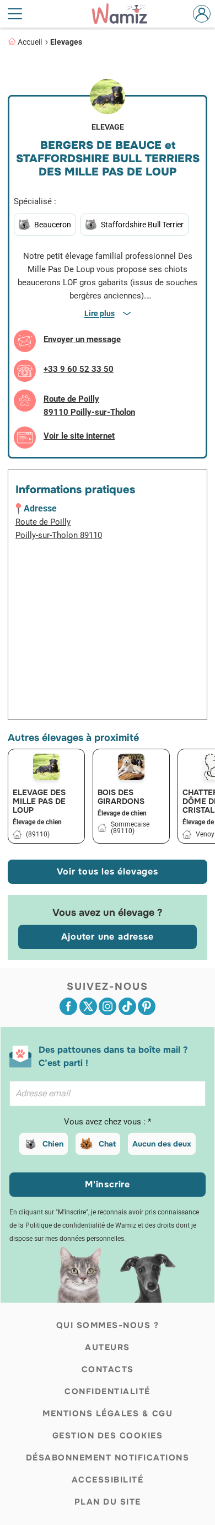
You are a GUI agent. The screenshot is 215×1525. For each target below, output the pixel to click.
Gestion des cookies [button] (107, 1435)
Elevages (66, 42)
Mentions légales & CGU (107, 1413)
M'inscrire (107, 1184)
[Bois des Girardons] (131, 767)
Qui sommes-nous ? (107, 1325)
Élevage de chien (37, 822)
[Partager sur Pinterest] (146, 1006)
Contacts (108, 1369)
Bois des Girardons (121, 797)
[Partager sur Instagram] (107, 1006)
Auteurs (107, 1347)
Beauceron (52, 224)
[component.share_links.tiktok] (127, 1006)
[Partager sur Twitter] (88, 1006)
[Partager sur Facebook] (68, 1006)
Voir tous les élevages (107, 871)
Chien (52, 1144)
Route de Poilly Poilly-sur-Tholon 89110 (58, 528)
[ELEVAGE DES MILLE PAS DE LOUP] (46, 767)
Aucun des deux (161, 1144)
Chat (107, 1144)
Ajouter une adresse (107, 936)
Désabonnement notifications (108, 1457)
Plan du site (107, 1501)
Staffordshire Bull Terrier (142, 224)
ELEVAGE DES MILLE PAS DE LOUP (39, 801)
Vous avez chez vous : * (107, 1122)
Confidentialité (107, 1391)
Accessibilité (108, 1479)
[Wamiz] (125, 14)
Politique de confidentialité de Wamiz (80, 1225)
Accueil (30, 42)
